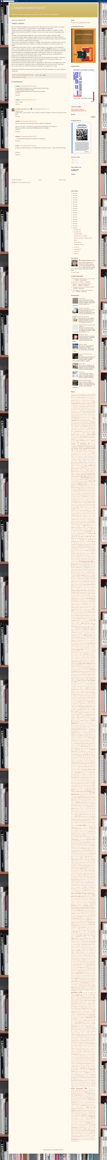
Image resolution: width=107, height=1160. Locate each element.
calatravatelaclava (92, 490)
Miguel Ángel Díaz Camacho (84, 895)
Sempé (88, 1059)
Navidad (79, 916)
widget (83, 1132)
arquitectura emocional (81, 445)
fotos (93, 651)
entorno (82, 615)
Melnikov (92, 887)
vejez (86, 1116)
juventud (88, 806)
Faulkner (79, 637)
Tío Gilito (73, 1096)
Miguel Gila (88, 896)
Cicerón (88, 530)
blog (82, 478)
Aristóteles (93, 440)
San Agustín (90, 1042)
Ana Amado (73, 423)
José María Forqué (79, 786)
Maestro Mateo (83, 854)
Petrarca (92, 970)
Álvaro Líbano (80, 420)
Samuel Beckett (74, 1042)
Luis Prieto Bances (81, 851)
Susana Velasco (76, 1082)
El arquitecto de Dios (78, 244)
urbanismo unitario (90, 1110)
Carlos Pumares (76, 507)
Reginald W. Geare (90, 1012)
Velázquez (91, 1116)
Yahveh (84, 1136)
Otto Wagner (84, 942)
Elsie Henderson (80, 609)
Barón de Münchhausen (89, 462)
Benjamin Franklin (79, 468)
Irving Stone (93, 740)
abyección (93, 397)
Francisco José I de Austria (85, 660)
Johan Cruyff (73, 766)
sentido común (78, 1060)
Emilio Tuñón (87, 610)
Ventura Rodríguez (74, 1118)
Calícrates (88, 491)
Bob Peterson (93, 479)
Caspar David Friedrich (81, 515)
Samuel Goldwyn (82, 1042)
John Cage (92, 766)
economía (84, 587)
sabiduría (81, 1038)
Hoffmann (73, 717)
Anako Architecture (74, 426)
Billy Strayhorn (76, 476)
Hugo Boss (81, 721)
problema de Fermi (89, 990)
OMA (81, 933)
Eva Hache (92, 630)
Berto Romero (78, 471)
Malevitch (87, 856)
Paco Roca (73, 949)
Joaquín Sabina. (76, 763)
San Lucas (77, 1043)
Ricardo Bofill (78, 1022)
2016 (74, 215)
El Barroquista (74, 600)
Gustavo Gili (73, 701)
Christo (72, 528)
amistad (91, 422)
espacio (82, 623)
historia (84, 715)
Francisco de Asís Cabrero (76, 657)
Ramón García (91, 1005)
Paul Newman (82, 956)
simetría (93, 1068)
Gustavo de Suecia (90, 700)
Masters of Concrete (75, 882)
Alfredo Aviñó (83, 417)
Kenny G (85, 813)
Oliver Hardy (75, 933)
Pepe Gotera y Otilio (88, 962)
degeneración (78, 566)
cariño (82, 499)
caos (88, 496)
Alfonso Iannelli (84, 415)
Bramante (92, 482)
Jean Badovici (91, 754)
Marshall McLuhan (75, 879)
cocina (86, 535)
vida (86, 1123)
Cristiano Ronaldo (91, 549)
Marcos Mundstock (79, 870)
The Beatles (86, 1092)
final (85, 648)
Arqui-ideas (84, 442)
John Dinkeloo (85, 769)
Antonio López (82, 434)
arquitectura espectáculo (77, 446)
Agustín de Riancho (86, 401)
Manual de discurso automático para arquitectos (87, 325)
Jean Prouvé (80, 755)
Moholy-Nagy (85, 904)
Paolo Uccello (85, 950)
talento (84, 1083)
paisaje (79, 949)
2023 (74, 200)
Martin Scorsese (83, 881)
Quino (94, 997)
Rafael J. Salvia (88, 1001)
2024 (74, 197)
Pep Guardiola (73, 962)
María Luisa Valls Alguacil (89, 873)
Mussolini (92, 912)
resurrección (80, 1018)
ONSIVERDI (79, 935)
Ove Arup (73, 944)
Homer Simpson (76, 720)
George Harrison (74, 684)
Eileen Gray (91, 596)
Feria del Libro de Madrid (88, 640)
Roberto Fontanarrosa (83, 1029)
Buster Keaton (91, 487)
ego (86, 596)
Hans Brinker (80, 705)
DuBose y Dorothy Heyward (76, 584)
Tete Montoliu (79, 1091)
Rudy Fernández (89, 1035)
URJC (72, 1112)
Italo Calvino (82, 743)
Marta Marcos (92, 879)
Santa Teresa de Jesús (89, 1046)
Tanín (77, 1085)
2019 (74, 208)
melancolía (85, 887)
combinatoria (91, 538)
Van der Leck (84, 1113)
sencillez (92, 1058)
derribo (82, 567)
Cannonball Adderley (91, 495)
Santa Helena (85, 1045)
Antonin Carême (76, 432)
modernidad (91, 902)
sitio (88, 1071)
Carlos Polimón (92, 505)
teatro (77, 1086)
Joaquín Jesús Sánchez (89, 760)
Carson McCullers (76, 511)
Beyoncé (92, 471)
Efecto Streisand (81, 596)
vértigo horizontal (74, 1119)
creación (74, 549)
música (82, 912)
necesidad (88, 916)
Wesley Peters (84, 1130)
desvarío (85, 570)
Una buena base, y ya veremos (80, 236)
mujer (83, 910)
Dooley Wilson (74, 582)
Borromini (81, 482)
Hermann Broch (90, 711)
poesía (92, 979)
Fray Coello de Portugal (87, 664)
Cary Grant (83, 511)
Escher (79, 620)
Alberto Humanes (74, 411)
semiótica (83, 1059)
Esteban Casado (87, 624)
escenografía (73, 620)
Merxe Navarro (78, 890)
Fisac (94, 648)
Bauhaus (91, 465)
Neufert (88, 919)
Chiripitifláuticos (91, 527)
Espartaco (80, 624)
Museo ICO (77, 911)
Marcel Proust (88, 868)
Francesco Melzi (79, 654)
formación (82, 651)
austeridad (85, 456)
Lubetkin (87, 840)
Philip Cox (73, 972)
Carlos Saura (80, 508)
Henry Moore (88, 709)
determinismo (91, 570)
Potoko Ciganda (74, 984)
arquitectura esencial (91, 445)
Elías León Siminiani (80, 606)
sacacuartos (87, 1039)
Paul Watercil (77, 958)
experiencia (86, 632)
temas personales (77, 1088)
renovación (87, 1015)
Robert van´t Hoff (90, 1028)
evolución (73, 632)
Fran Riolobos (79, 652)
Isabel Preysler (88, 742)
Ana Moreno (83, 425)
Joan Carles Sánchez (88, 758)
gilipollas (87, 688)
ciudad (87, 532)
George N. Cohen (82, 684)
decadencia (80, 564)
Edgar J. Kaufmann (75, 589)
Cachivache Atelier (92, 488)
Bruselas (88, 484)
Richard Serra (78, 1025)
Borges (91, 481)
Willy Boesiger (91, 1133)
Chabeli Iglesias (91, 519)
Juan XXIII (84, 800)
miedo (85, 891)
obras (88, 929)
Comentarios (76, 162)
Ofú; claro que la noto (84, 316)
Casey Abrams (91, 513)
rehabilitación (73, 1014)
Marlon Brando (90, 877)
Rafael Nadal (77, 1003)
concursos (75, 542)
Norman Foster (92, 922)
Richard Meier (78, 1023)
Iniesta (87, 734)
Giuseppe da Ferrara (75, 691)
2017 (74, 213)
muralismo (88, 910)
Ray (73, 1009)
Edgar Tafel (83, 589)
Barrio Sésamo (74, 464)
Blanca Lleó (77, 477)
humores (92, 721)
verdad (86, 1118)
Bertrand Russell (86, 471)
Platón (77, 978)
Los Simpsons (87, 837)
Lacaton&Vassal (76, 820)
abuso (89, 397)
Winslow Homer (74, 1135)
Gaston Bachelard (90, 678)
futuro (82, 674)
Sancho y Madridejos (89, 1043)
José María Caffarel (85, 785)
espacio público (90, 623)
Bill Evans (78, 474)
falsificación (73, 635)
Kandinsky (73, 808)
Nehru (88, 918)
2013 (74, 221)
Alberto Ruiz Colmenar (84, 411)
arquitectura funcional (90, 446)
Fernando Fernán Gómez (80, 643)
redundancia (78, 1012)
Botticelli (86, 482)
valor (72, 1113)
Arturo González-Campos (75, 453)
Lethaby (80, 830)
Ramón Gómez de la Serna (77, 1006)
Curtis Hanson (86, 555)
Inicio (40, 179)
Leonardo (91, 827)
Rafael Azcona (79, 1002)
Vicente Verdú (85, 1121)
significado (73, 1066)
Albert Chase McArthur (91, 406)
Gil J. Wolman (80, 688)
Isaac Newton (75, 742)
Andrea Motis (82, 428)
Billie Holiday (92, 474)
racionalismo (78, 998)
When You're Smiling (77, 1132)
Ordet (72, 936)
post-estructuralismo (74, 982)
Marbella (72, 868)
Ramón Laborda (88, 1006)
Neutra (93, 919)
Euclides (78, 630)
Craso (94, 547)
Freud (94, 668)
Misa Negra (88, 901)
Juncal (76, 806)
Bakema (79, 459)
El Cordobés (80, 599)
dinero (83, 575)
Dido (72, 573)
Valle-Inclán (91, 1112)
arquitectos (73, 443)
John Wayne (77, 772)
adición (79, 400)
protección (91, 994)
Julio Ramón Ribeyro (88, 805)
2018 (74, 210)
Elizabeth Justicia (88, 607)
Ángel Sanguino (89, 429)
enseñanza (77, 615)
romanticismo (74, 1034)
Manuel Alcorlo (79, 860)
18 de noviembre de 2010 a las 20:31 (28, 136)
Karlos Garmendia (90, 809)
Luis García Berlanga (80, 847)
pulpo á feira (84, 995)
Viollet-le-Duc (80, 1124)
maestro (77, 854)
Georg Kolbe (91, 681)
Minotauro (73, 901)
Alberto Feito (83, 409)
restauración (73, 1019)
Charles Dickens (92, 521)
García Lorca (88, 677)
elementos (78, 604)
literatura (73, 834)
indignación (73, 732)
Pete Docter (73, 967)
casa (88, 512)
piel (86, 973)
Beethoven (73, 467)
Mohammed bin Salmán (76, 904)
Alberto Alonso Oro (75, 409)
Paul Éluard (80, 955)
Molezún (73, 905)
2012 (74, 223)
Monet (72, 907)
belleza (82, 467)
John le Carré (73, 771)
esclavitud (85, 620)
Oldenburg (84, 932)
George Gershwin (90, 683)
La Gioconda (91, 817)
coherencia (73, 536)
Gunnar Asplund (82, 698)
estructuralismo (78, 627)
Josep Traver (80, 789)
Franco (77, 661)
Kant (78, 808)
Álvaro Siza (86, 420)
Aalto (77, 394)
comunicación (74, 541)
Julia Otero (79, 803)
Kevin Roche (83, 814)
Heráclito (83, 711)
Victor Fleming (74, 1122)
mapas (93, 865)
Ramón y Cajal (78, 1008)
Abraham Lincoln (91, 395)
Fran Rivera (86, 652)
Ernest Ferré (73, 618)
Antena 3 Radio (84, 431)
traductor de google (79, 1102)
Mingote (92, 899)
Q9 (93, 995)
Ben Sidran (89, 467)
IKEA (85, 728)
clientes (91, 533)
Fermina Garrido (74, 641)
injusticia (92, 734)
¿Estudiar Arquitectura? (84, 308)
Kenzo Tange (91, 813)
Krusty (72, 817)
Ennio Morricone (90, 612)
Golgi (87, 692)
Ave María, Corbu (78, 233)
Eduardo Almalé (87, 590)
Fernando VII (78, 646)
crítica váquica (76, 552)
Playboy (89, 978)
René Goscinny (74, 1015)
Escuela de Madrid (85, 621)
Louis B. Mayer (81, 839)
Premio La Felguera (91, 984)
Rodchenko (83, 1031)
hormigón (75, 722)
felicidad (72, 638)
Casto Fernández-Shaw (77, 516)
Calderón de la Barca (81, 491)
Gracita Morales (81, 695)
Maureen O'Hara (84, 884)
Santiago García (91, 1049)
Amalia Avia (73, 422)
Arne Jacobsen (76, 442)
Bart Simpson (81, 463)
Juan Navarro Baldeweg (77, 797)
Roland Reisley (90, 1032)
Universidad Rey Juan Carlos (89, 1108)
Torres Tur (86, 1101)
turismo (82, 1105)
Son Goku (84, 1074)
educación (83, 593)
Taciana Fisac (78, 1083)
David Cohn (75, 561)
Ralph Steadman (91, 1003)
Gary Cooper (80, 678)
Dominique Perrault (88, 579)
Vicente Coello (78, 1121)
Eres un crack (76, 282)
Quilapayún (89, 997)
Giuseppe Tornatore (84, 691)
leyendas (92, 830)
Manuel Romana (84, 864)
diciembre (76, 229)
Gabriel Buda (75, 675)
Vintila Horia (73, 1124)
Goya (93, 694)
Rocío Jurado (91, 1029)
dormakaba (81, 582)
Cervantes (73, 519)
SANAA (82, 1043)
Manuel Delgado (88, 860)
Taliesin (92, 1083)
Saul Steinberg (74, 1054)
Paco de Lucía (75, 947)
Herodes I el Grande (91, 712)
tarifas (92, 1085)
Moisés (92, 904)
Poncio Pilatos (84, 981)
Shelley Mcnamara (76, 1065)
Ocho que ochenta (83, 344)
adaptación (92, 398)
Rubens (83, 1035)
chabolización (73, 521)
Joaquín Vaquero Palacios (86, 763)
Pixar (83, 976)
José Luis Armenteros (86, 780)
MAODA (88, 865)
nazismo (83, 916)
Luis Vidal (79, 853)
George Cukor (81, 683)
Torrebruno (84, 1099)
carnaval (85, 510)
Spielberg (92, 1076)
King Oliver (89, 814)
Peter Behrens (80, 967)
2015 (74, 217)
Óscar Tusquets (80, 939)
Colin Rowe (79, 538)
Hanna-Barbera (82, 703)
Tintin (93, 1095)
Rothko (78, 1035)
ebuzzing (92, 586)
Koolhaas (92, 816)
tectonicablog (83, 1086)
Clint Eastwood (74, 535)
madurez (72, 854)
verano (82, 1118)
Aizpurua (74, 405)
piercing (90, 973)
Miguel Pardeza (78, 898)
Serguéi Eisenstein (92, 1062)
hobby (93, 715)
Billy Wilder (84, 476)
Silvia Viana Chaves (91, 1066)
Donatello (85, 581)
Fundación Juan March (75, 672)
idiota (72, 726)
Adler (83, 400)
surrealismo (93, 1080)
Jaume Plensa (85, 749)
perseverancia (81, 965)
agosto (75, 251)
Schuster (74, 1057)
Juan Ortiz (86, 797)
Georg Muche (73, 683)
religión (86, 1014)
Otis (72, 942)
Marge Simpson (88, 870)
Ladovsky (83, 820)
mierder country (91, 891)
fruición (86, 669)
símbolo (88, 1068)
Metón (90, 890)
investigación (88, 738)
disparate (74, 578)
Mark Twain (82, 877)
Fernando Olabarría (75, 644)
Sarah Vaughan (74, 1052)
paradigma (92, 950)
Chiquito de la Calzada (76, 527)
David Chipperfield (92, 559)
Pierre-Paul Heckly (86, 975)
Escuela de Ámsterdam (75, 621)
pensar (92, 961)
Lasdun (88, 823)
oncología (73, 935)
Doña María (91, 581)
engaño (77, 612)
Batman (85, 465)
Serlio (74, 1063)
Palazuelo (84, 949)
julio (75, 253)
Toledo (77, 1098)
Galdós (80, 675)
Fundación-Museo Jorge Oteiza (88, 672)
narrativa (84, 915)
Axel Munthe (79, 457)
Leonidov (92, 828)
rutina (93, 1037)
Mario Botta (93, 876)
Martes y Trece (76, 881)
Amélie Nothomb (85, 422)
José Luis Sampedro (91, 782)
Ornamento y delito (83, 334)
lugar (86, 844)
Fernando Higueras (90, 643)
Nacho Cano (84, 913)
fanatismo (92, 635)
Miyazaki (85, 902)
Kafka (93, 806)
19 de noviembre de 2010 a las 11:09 (27, 145)
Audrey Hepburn (88, 454)
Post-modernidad (84, 983)
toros (79, 1099)
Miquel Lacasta (80, 901)
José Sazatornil (80, 788)
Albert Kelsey (76, 408)
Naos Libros (73, 915)
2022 (74, 202)
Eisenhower (78, 598)
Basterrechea (79, 465)
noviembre (76, 232)
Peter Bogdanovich (88, 967)
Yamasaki (73, 1138)
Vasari (82, 1116)
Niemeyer (88, 921)
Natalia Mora (73, 916)
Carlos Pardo (85, 505)
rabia (73, 998)
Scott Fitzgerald (80, 1057)
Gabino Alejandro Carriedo (90, 674)
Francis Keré (82, 655)
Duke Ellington (91, 584)
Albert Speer (83, 408)
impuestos (80, 731)
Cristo (82, 550)
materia (82, 882)
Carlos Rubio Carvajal (86, 507)
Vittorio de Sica (74, 1125)
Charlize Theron (74, 524)
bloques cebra (73, 479)
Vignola (92, 1122)
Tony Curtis (75, 1099)
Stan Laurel (77, 1077)
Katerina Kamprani (74, 811)
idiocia (92, 725)
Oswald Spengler (85, 941)
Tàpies (81, 1085)
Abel (78, 395)
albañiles (93, 405)
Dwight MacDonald (79, 586)
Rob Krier (92, 1026)
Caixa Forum (79, 490)
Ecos (89, 587)
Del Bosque (85, 566)
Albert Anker (75, 406)
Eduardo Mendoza (82, 592)
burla (93, 485)
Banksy (85, 460)
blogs (93, 478)
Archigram (77, 440)
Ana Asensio (80, 423)
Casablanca (78, 513)
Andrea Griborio (74, 428)
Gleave (74, 692)
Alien (89, 417)
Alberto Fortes (91, 409)
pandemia (73, 950)
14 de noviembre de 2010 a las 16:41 (28, 86)
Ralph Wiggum (74, 1005)
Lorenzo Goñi (79, 837)
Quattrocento (73, 997)
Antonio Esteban (85, 432)
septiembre (76, 249)
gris (85, 697)
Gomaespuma (92, 692)
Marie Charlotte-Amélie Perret (76, 876)
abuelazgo (84, 397)
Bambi (92, 459)
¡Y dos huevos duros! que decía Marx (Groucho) (83, 287)
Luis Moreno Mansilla (87, 850)
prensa (92, 987)
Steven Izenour (92, 1077)
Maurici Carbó (91, 884)
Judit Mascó (91, 802)
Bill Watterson (85, 474)
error (93, 618)
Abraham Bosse (83, 395)
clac (93, 532)
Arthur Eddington (79, 451)
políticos (73, 981)
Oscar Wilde (88, 939)
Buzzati (79, 488)
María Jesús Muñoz (79, 873)
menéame (78, 888)
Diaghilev (83, 572)
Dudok (85, 584)
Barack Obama (91, 460)
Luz (83, 853)
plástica (72, 978)
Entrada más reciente (16, 179)
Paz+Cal (73, 959)
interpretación (90, 737)
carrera (94, 510)
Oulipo (92, 942)
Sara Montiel (91, 1051)
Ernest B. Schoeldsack (90, 617)
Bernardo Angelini (90, 470)
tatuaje (72, 1086)
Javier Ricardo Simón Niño (89, 752)
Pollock (78, 981)
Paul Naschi (75, 956)
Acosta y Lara (85, 398)
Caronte (89, 510)
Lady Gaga (88, 820)
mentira (83, 888)
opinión (85, 935)
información (85, 732)
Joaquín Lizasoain (74, 762)
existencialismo (79, 632)
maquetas (77, 867)
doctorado (73, 579)
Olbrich (79, 932)
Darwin (72, 559)
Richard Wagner (85, 1025)
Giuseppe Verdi (92, 691)
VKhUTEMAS (74, 1127)
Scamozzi (86, 1054)
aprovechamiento (81, 439)
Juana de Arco (91, 800)
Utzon (76, 1112)
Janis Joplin (81, 748)
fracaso (72, 652)
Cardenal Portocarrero (75, 499)
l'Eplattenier (85, 817)
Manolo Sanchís (88, 859)
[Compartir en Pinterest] (45, 75)
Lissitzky (84, 833)
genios (78, 681)
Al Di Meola (88, 405)
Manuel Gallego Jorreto (84, 862)
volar (86, 1127)
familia (84, 635)
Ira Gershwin (79, 740)
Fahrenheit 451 (91, 634)
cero (93, 518)
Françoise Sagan (91, 661)
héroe (74, 714)
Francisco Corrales (90, 655)
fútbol (78, 674)
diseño (86, 576)
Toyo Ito (92, 1101)
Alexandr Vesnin (91, 414)
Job (79, 765)
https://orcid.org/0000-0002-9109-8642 (81, 22)
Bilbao (73, 474)
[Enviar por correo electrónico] (39, 75)
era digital (92, 615)
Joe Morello (91, 765)
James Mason (91, 746)
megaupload (78, 887)
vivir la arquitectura (89, 1125)
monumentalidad (85, 907)
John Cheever (73, 768)
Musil (87, 911)
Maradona (92, 867)
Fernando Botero (83, 641)
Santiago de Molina (81, 1049)
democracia (91, 566)
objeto (83, 928)
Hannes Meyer (73, 705)
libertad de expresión (80, 831)
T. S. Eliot (91, 1082)
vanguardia (83, 1115)
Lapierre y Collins (74, 823)
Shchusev (93, 1063)
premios (79, 987)
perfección (83, 964)
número (92, 927)
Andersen (92, 426)
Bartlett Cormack (89, 463)
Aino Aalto (93, 403)
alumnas (84, 418)
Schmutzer (87, 1055)
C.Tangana (85, 488)
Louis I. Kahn (75, 841)
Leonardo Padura (84, 828)
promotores (78, 994)
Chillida (84, 525)
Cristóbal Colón (88, 550)
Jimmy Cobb (73, 758)
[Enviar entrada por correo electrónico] (36, 75)
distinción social (81, 578)
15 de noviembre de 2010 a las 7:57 (28, 100)
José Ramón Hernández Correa (22, 109)
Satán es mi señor (90, 1052)
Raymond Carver (86, 1009)
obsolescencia (73, 930)
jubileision (85, 802)
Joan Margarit (80, 760)
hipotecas (93, 714)
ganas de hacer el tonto (79, 677)
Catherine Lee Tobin (87, 516)
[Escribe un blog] (41, 75)
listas (89, 833)
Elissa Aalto (79, 607)
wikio (87, 1132)
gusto (79, 702)
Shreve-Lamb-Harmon (85, 1065)
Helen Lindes (93, 706)
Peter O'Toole (73, 970)
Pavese (88, 958)
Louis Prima (82, 840)
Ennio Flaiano (82, 612)
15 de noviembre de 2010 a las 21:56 (28, 121)
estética (93, 624)
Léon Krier (84, 827)
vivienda (81, 1125)
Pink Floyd (93, 975)
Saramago (80, 1052)
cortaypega (92, 545)
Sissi (78, 1071)
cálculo (74, 492)
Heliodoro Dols (91, 708)
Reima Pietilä (81, 1014)
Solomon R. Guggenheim (75, 1074)
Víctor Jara (81, 1122)
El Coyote (86, 599)
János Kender (87, 748)
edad (93, 587)
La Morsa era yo (74, 819)
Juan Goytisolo (74, 796)
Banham (80, 460)
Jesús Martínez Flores (90, 757)
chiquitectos (91, 525)
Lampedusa (82, 822)
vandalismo (77, 1115)
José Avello (90, 778)
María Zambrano (91, 874)
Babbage (74, 459)
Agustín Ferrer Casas (85, 403)
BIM (90, 476)
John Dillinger (77, 769)
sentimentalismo (86, 1060)
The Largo (92, 1091)
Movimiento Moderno (80, 908)
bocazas (74, 481)
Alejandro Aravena (86, 412)
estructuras (85, 627)
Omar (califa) (86, 933)
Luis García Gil (89, 847)
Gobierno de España (80, 692)
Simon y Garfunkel (83, 1069)
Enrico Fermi (88, 613)
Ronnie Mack (89, 1034)
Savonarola (81, 1054)
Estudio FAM (78, 629)
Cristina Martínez (76, 550)
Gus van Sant (73, 700)
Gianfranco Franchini (89, 686)
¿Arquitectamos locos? (29, 7)
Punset (90, 995)
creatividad (80, 549)
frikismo (74, 669)
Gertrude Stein (80, 686)
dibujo (93, 572)
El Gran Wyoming (83, 601)
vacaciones (81, 1112)
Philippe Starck (88, 972)
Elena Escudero (86, 604)
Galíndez (89, 675)
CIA (84, 530)
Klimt (82, 816)
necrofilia (93, 916)
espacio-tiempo (74, 624)
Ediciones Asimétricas (76, 590)
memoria (73, 888)
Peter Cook (78, 969)
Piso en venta (82, 363)
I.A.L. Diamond (82, 723)
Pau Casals (79, 953)
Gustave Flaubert (81, 700)
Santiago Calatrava (75, 1048)
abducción (73, 395)
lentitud (78, 827)
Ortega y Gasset (79, 938)
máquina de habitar (85, 867)
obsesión (92, 928)
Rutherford (88, 1037)
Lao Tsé (88, 822)
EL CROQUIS (92, 600)
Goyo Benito (73, 695)
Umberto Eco (89, 1107)
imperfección (92, 729)
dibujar (88, 572)
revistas (90, 1018)
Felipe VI (78, 638)
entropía (87, 615)
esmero (92, 621)
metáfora (85, 890)
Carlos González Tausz (80, 504)
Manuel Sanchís (91, 864)
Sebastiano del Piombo (89, 1057)
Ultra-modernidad (79, 1107)
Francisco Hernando (75, 658)
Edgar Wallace (91, 589)
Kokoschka (87, 816)
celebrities (78, 518)
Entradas (75, 160)
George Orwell (91, 684)
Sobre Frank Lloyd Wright (85, 380)
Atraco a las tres (80, 454)
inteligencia (86, 735)
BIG (94, 473)
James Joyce (83, 746)
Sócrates (92, 1072)
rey (81, 1020)
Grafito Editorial (88, 695)
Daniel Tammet (74, 558)
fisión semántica (76, 649)
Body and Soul (80, 481)
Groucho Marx (91, 697)
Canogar (74, 496)
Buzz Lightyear (74, 488)
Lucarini (92, 840)
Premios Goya (86, 987)
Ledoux (92, 825)
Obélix (79, 929)
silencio (78, 1066)
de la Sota (84, 563)
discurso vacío (80, 576)
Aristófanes (87, 440)
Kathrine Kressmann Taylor (86, 811)
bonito (86, 481)
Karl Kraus (82, 809)
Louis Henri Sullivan (90, 839)
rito (83, 1026)
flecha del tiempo (86, 649)
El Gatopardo (75, 601)
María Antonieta (85, 871)
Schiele (76, 1055)
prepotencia (73, 989)
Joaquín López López (84, 762)
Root (94, 1034)
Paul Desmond (73, 955)
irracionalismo (86, 740)
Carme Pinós (79, 510)
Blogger (18, 77)
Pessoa (93, 965)
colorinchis (85, 538)
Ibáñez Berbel (79, 725)
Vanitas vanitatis (77, 242)
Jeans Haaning (87, 755)
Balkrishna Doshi (86, 459)
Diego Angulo (77, 573)
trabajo (72, 1102)
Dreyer (92, 583)
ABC (93, 394)
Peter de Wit (83, 969)
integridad (80, 735)
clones (82, 535)
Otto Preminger (77, 942)
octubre (76, 247)
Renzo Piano (92, 1015)
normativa (75, 925)
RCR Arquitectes (87, 1011)
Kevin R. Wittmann (74, 814)
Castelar (94, 515)
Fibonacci (73, 647)
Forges (72, 651)
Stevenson (75, 1079)
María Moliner (73, 874)
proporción (85, 994)
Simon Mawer (75, 1069)
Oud (89, 942)
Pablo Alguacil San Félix (86, 944)
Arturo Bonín (91, 451)
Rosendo (74, 1035)
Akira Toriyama (81, 405)
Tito (91, 1096)
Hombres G (79, 718)
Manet (92, 856)
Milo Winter (85, 899)
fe (83, 637)
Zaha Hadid (73, 1139)
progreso (92, 992)
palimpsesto (91, 949)
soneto (88, 1074)
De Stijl (73, 564)
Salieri (77, 1040)
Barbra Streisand (74, 462)
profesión (74, 992)
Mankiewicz (73, 859)
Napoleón (79, 915)
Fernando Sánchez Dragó (85, 644)
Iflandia (76, 726)
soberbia (80, 1072)
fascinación (73, 637)
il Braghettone (91, 728)
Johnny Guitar (85, 772)
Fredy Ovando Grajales (87, 668)
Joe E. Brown (84, 765)
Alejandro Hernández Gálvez (80, 414)
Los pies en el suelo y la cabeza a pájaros (83, 238)
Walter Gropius (87, 1129)
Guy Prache (84, 701)
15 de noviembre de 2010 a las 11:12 (41, 109)
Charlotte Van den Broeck (84, 524)
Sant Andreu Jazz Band (76, 1045)
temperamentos (91, 1088)
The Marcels (73, 1093)
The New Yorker (81, 1093)
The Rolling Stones (90, 1093)
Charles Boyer (84, 521)
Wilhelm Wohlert (74, 1133)
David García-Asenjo (84, 561)
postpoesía (92, 982)
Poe (88, 979)
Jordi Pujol (84, 775)
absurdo (74, 397)
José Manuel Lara (77, 785)
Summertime (91, 1079)
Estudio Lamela (86, 629)
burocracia (78, 487)
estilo (74, 626)
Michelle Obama (80, 891)
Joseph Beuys (88, 789)
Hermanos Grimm (74, 712)
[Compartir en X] (42, 75)
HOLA (83, 717)
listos (93, 833)
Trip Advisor (73, 1104)
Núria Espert (73, 928)
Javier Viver (80, 754)
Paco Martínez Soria (90, 947)
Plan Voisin (88, 976)
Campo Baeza (83, 495)
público (78, 995)
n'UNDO (78, 913)
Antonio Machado (91, 434)
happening (87, 705)
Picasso (77, 973)
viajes (87, 1119)
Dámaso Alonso (83, 556)
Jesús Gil (83, 757)
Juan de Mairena (82, 794)
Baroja (81, 462)
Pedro (83, 959)
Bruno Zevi (81, 484)
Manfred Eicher (74, 857)
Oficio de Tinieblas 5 (91, 930)
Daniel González (91, 556)
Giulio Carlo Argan (90, 689)
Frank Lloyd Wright (84, 663)
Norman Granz (76, 924)
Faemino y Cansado (82, 634)
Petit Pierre (87, 970)
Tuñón (77, 1105)
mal (77, 856)
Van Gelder (90, 1113)
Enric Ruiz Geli (81, 613)
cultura (92, 553)
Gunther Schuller (90, 698)
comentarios (73, 539)
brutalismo (93, 484)
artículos (85, 451)
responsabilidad (89, 1017)
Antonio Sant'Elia (83, 437)
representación (75, 1017)
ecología (78, 587)
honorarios (93, 720)
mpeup (92, 908)
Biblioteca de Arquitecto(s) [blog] (77, 473)
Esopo (78, 623)
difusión (74, 575)
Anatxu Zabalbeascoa (84, 426)
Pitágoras (78, 976)
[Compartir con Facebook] (44, 75)
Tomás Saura (83, 1098)
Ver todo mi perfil (75, 272)
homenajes (93, 718)
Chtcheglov (86, 528)
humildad (87, 721)
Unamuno (73, 1108)
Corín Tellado (73, 545)
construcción (80, 544)
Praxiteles (80, 984)
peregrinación (77, 964)
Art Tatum (76, 450)
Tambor (72, 1085)
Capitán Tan (93, 496)
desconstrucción (91, 569)
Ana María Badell (76, 425)
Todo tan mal (82, 298)
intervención (73, 738)
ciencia (79, 531)
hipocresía (88, 714)
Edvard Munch (91, 593)
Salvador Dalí (83, 1040)
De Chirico (78, 562)
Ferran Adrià (86, 646)
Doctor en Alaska (90, 578)
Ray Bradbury (78, 1009)
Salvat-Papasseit (91, 1040)
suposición (87, 1080)
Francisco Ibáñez (84, 658)
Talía (88, 1083)
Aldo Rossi (73, 412)
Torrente (89, 1099)
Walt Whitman (79, 1128)
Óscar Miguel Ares (87, 938)
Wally (90, 1127)
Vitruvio (92, 1124)
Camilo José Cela (74, 495)
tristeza (79, 1104)
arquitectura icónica (77, 448)
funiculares (73, 674)
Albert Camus (82, 406)
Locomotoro (90, 834)
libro (86, 831)
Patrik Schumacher (90, 952)
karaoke (82, 808)
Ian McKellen (90, 723)
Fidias (77, 647)
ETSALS (72, 630)
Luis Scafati (73, 853)
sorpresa (72, 1075)
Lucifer (92, 842)
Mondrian (86, 905)
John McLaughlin (88, 771)
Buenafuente (81, 485)
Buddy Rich (75, 485)
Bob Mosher (86, 479)
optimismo (92, 935)
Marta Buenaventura (84, 879)
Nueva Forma (81, 927)
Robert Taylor (81, 1028)
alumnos (89, 418)
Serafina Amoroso (83, 1062)
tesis (90, 1090)
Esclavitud (81, 372)
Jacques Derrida (80, 745)
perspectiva (87, 966)
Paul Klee (86, 955)
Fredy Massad (78, 668)
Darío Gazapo (84, 558)
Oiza (74, 932)
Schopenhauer (92, 1055)
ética (92, 629)
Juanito (72, 802)
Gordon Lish (87, 694)
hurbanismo (73, 723)
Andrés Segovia (81, 429)
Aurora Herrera (79, 456)
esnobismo (73, 623)
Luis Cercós (78, 845)
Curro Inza (79, 555)
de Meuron (92, 563)
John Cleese (80, 768)
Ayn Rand (85, 457)
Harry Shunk (74, 706)
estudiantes (92, 627)
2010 (74, 228)
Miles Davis (92, 898)
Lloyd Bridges (83, 834)
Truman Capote (91, 1104)
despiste (80, 570)
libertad (72, 831)
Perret (94, 964)
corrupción (86, 546)
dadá (77, 556)
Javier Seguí (73, 754)
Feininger (92, 637)
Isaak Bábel (82, 742)
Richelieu (73, 1026)
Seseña (82, 1063)
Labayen (88, 819)
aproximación (88, 439)
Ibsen (85, 725)
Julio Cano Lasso (86, 803)
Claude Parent (80, 533)
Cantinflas (84, 496)
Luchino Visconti (74, 842)
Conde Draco (82, 542)
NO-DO (85, 922)
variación (77, 1116)
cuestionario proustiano (85, 553)
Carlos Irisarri (79, 505)
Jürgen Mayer (81, 806)
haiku (94, 701)
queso (79, 997)
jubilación (78, 802)
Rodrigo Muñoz (81, 1032)
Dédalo (72, 566)
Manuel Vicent (82, 865)
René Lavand (80, 1015)
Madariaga (92, 853)
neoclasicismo (78, 919)
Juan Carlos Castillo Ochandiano (84, 791)
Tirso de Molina (86, 1096)
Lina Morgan (77, 833)
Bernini (72, 471)
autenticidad (91, 456)
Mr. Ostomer (73, 910)
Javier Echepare (88, 751)
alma (80, 418)
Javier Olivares (79, 752)
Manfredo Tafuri (83, 857)
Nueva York (87, 927)
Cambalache (79, 493)
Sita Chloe (83, 1071)
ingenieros (73, 734)
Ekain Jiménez (90, 598)
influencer (79, 732)
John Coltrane (87, 768)
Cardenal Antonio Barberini (78, 498)
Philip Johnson (80, 972)
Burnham (73, 487)
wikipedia (92, 1132)
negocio (83, 918)
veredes (91, 1118)
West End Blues (92, 1130)
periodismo (89, 964)
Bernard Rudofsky (80, 470)
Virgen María (86, 1124)
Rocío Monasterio (74, 1031)
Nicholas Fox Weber (75, 921)
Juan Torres (78, 800)
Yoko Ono (79, 1138)
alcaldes (92, 411)
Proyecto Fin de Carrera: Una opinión (85, 354)
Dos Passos (87, 582)
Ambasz (78, 422)
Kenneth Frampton (78, 813)
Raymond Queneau (78, 1011)
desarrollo (79, 569)
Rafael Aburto (88, 1000)
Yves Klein (84, 1138)
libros (90, 831)
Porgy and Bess (91, 981)
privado (81, 990)
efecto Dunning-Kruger (86, 595)
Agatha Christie (78, 401)
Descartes (85, 569)
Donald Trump (79, 581)
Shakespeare (87, 1063)
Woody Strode (78, 1136)
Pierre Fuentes (78, 975)
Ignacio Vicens (91, 726)
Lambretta (77, 822)
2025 (74, 195)
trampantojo (92, 1102)
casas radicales (84, 513)
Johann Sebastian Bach (83, 766)
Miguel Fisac (81, 896)
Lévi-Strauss (86, 830)
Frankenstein (78, 665)
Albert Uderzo (91, 408)
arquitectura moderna (89, 448)
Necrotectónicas (76, 918)
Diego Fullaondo (92, 573)
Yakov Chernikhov (90, 1136)
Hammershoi (75, 703)
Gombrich (75, 694)
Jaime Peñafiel (88, 745)
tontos (94, 1098)
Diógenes (88, 575)
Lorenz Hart (88, 836)
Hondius (87, 720)
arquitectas (91, 442)
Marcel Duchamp (80, 868)
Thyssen (83, 1095)
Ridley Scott (79, 1026)
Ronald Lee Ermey (81, 1034)
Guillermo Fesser (74, 698)
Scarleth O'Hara (92, 1054)
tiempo (88, 1095)
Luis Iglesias (91, 848)
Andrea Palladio (90, 428)
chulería (92, 528)
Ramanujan (80, 1005)
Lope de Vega (82, 836)
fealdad (87, 637)
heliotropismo (73, 709)
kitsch (76, 816)
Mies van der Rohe (76, 893)
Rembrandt (92, 1014)
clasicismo (73, 533)
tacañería (72, 1083)
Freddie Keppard (87, 666)
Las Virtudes (82, 823)
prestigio (79, 989)
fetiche (92, 646)
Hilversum (83, 714)
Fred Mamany (79, 666)
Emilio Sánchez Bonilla (78, 610)
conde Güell (90, 542)
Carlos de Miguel (87, 502)
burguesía (88, 485)
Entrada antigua (62, 179)
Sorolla (92, 1074)
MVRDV (73, 913)
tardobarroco (87, 1085)
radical (84, 998)
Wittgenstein (82, 1135)
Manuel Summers (74, 865)
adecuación (73, 400)
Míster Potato (79, 902)
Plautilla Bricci (83, 978)
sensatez (72, 1060)
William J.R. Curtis (83, 1133)
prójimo (72, 994)
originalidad (78, 936)
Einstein (72, 598)
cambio (84, 493)
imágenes (87, 729)
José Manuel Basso (85, 783)
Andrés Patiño (73, 429)
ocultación (80, 930)
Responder (17, 95)
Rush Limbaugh (76, 1037)
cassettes (89, 515)
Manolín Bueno (80, 859)
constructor (87, 544)
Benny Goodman (87, 468)
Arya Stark (84, 453)
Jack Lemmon (89, 743)
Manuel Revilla (76, 864)
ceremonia (88, 518)
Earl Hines (87, 586)
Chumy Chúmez (74, 530)
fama (80, 635)
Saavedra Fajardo (74, 1038)
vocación (81, 1127)
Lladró (78, 834)
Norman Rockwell (91, 924)
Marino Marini (86, 876)
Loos (21, 77)
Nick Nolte (83, 921)
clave (86, 533)
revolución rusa (76, 1020)
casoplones (73, 515)
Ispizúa (76, 743)
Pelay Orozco (87, 961)
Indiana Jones (91, 731)
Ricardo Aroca (87, 1020)
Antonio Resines (74, 437)
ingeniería (92, 732)
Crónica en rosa (84, 552)
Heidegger (81, 706)
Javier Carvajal (80, 751)
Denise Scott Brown (75, 567)
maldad (81, 856)
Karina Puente (89, 808)
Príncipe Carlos (86, 989)
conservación (73, 544)
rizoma (87, 1026)
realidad (93, 1011)
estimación (88, 626)
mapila (72, 867)
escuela (91, 620)
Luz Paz (86, 853)
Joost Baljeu (83, 774)
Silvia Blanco (84, 1066)
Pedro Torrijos (80, 961)
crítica (94, 550)
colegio (87, 536)
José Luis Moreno (82, 782)
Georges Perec (73, 686)
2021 (74, 204)
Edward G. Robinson (75, 595)
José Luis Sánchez (76, 783)
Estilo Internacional (81, 626)
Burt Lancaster (84, 487)
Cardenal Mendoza (90, 498)
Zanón (80, 1139)
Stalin (72, 1077)
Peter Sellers (80, 970)
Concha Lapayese (81, 541)
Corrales (79, 546)
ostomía (78, 941)
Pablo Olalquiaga (86, 945)
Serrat (77, 1063)
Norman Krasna (83, 924)
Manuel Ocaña (92, 862)
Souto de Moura (79, 1076)
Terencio (85, 1090)
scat (73, 1055)
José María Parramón (88, 786)
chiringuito (84, 527)
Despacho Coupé (74, 570)
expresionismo (92, 632)
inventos (82, 738)
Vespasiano (82, 1119)
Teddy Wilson (91, 1086)
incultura (85, 731)
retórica (85, 1018)
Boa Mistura (80, 479)
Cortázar (73, 547)
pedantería (78, 959)
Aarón (82, 394)
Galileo (84, 675)
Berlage (72, 470)
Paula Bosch (83, 958)
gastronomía (73, 680)
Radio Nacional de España (78, 1000)
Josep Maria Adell (88, 788)
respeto (82, 1017)
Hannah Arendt (91, 703)
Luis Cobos (84, 845)
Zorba (93, 1139)
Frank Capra (73, 663)
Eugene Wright (84, 630)
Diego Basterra (84, 573)
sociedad (86, 1072)
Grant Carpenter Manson (78, 697)
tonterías (89, 1098)
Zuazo (72, 1141)
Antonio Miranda (76, 436)
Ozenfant (78, 944)
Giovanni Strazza (81, 689)
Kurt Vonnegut (78, 817)
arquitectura (83, 443)
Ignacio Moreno (83, 726)
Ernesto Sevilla (81, 618)
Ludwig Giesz (81, 844)
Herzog (77, 714)
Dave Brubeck (78, 559)
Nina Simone (79, 922)
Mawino (72, 885)
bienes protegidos (88, 473)
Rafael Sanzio (84, 1003)
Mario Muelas (75, 877)
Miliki (72, 899)
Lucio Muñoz (73, 844)
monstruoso (78, 907)
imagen (82, 729)
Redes (73, 1012)
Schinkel (81, 1056)
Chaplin (79, 521)
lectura (87, 825)
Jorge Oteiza (74, 777)
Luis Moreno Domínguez (76, 850)
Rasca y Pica (93, 1008)
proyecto (72, 995)
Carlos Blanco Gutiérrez (77, 502)
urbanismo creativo (81, 1110)
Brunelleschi (73, 484)
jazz (85, 754)
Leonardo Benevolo (75, 828)
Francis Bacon (91, 654)
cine (83, 532)
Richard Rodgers (87, 1023)
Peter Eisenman (91, 969)
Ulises (72, 1107)
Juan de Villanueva (90, 794)
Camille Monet (91, 493)
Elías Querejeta (88, 606)
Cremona (85, 549)
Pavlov (93, 958)
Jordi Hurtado (77, 775)
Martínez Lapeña (91, 881)
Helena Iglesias (83, 708)
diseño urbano (92, 576)
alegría (79, 412)
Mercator (88, 888)
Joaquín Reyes (92, 762)
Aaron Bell (87, 394)
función (91, 669)
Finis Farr (89, 647)
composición (90, 539)
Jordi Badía (89, 774)
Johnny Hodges (92, 772)
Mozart (88, 908)
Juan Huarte (80, 796)
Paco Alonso (93, 945)
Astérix (73, 454)
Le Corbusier (79, 825)
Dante (79, 558)
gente (82, 682)
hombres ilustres (86, 718)
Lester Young (74, 830)
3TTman (72, 394)
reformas (84, 1012)
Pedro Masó (73, 961)
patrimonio (73, 953)
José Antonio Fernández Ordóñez (86, 777)
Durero (72, 586)
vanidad (24, 77)
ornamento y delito (86, 936)
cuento (78, 553)
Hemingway (80, 709)
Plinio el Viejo (78, 979)
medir (72, 887)
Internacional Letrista (81, 737)
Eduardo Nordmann (91, 592)
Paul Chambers (91, 953)
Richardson (92, 1025)
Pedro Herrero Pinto (90, 959)
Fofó (93, 649)
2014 (74, 219)
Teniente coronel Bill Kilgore (76, 1090)
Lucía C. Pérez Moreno (84, 842)
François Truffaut (83, 661)
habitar (89, 702)
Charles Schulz (83, 522)
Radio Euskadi (92, 998)
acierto (74, 398)
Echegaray (73, 587)
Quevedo (83, 997)
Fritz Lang (80, 669)
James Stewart (74, 748)
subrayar (80, 1079)
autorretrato (73, 457)
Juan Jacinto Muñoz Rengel (90, 796)
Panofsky (78, 950)
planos (93, 976)
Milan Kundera (85, 898)
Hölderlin (88, 717)
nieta (93, 921)
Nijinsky (73, 922)
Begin (78, 467)
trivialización (84, 1104)
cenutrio (83, 518)
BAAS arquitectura (92, 457)
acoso (79, 398)
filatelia (81, 647)
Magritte (92, 854)
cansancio (79, 496)
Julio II (80, 805)
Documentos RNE (80, 579)
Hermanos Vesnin (82, 712)
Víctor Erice (92, 1121)
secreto (72, 1058)
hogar (78, 717)
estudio (72, 629)
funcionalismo (74, 671)
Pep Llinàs (80, 962)
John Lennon (80, 771)
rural (94, 1035)
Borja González (74, 482)
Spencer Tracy (86, 1075)
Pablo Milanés (78, 945)
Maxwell (84, 885)
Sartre (85, 1052)
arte (81, 450)
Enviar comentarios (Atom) (24, 182)
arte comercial (89, 450)
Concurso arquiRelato (91, 541)
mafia (88, 854)
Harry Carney (92, 705)
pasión (83, 952)
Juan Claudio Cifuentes (82, 792)
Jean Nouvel (73, 755)
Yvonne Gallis (91, 1138)
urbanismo (73, 1110)
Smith (76, 1072)
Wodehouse (88, 1135)
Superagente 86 (74, 1080)
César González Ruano (81, 519)
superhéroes (81, 1080)
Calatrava (85, 490)
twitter (87, 1105)
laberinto (93, 819)
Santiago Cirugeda (85, 1048)
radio (88, 998)
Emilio (93, 609)
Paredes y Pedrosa (75, 952)
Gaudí (79, 680)
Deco (93, 564)
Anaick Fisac (91, 425)
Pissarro (74, 976)
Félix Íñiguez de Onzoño (86, 638)
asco (89, 453)
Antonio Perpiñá (91, 436)
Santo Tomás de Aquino (82, 1051)
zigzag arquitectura (86, 1139)
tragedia (86, 1102)
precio (85, 984)
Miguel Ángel (87, 893)
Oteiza (91, 941)
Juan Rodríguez (89, 799)
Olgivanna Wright (91, 932)
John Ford (91, 769)
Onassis (92, 933)
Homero (82, 720)
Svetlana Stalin (84, 1082)
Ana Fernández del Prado (90, 423)
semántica (77, 1059)
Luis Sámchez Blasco (90, 851)
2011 (74, 225)
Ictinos (88, 725)
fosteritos (88, 651)
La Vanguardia (82, 819)
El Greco (91, 601)
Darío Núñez (91, 558)
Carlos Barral (82, 501)
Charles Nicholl (75, 522)
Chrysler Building (79, 528)
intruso (78, 738)
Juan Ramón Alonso (80, 799)
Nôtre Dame (82, 925)
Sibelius (92, 1065)
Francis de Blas (74, 655)
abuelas (78, 397)
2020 (74, 206)
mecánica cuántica (90, 885)
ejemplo (83, 598)
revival (94, 1018)
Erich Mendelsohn (80, 617)
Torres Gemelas (79, 1101)
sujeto (86, 1079)
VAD (86, 1112)
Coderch (92, 535)
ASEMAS (93, 453)
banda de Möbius (74, 460)
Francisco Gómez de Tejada (88, 657)
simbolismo (82, 1068)
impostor (74, 731)
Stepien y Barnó (84, 1077)
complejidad (81, 539)
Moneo (92, 905)
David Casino (84, 559)
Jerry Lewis (78, 757)
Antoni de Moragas (91, 431)
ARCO (82, 440)
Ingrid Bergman (80, 734)
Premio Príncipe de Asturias (85, 986)
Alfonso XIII (91, 415)
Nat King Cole (91, 915)
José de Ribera (78, 780)
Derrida (86, 567)
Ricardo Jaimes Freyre (87, 1022)
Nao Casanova (91, 913)
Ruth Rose (82, 1037)
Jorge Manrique (91, 775)
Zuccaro (76, 1141)
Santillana (73, 1051)
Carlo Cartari (93, 499)
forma (77, 651)
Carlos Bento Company (90, 501)
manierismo (91, 857)
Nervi (84, 919)
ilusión (72, 729)
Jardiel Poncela (78, 749)
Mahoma (72, 856)
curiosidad (73, 555)
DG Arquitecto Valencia (75, 572)
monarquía (80, 905)
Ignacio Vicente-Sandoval (76, 728)
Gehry (84, 680)
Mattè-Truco (77, 884)
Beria (93, 468)
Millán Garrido (78, 899)
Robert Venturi (74, 1029)
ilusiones (77, 729)
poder (85, 979)
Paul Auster (84, 953)
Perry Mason (75, 965)
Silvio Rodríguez (75, 1068)
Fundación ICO (91, 671)
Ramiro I (85, 1005)
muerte (78, 910)
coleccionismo (81, 536)
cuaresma (73, 553)
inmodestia (73, 735)
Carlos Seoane (88, 508)
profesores (85, 992)
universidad (79, 1108)
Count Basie (89, 547)
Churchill (80, 530)
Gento (86, 681)
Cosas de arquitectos (80, 547)
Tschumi (72, 1105)
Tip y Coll (79, 1096)
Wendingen (78, 1130)
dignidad (79, 575)
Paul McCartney (92, 955)
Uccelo (92, 1105)
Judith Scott (73, 803)
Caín (73, 490)
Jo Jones (80, 758)
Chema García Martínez (75, 525)
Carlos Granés (88, 504)
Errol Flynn (88, 618)
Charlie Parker (91, 522)
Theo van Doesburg (75, 1095)
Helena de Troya (76, 708)
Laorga (92, 822)
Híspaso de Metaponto (77, 715)
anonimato (77, 431)
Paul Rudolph (89, 956)
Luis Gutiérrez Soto (84, 848)
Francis (85, 654)
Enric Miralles (73, 613)
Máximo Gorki (78, 885)
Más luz (75, 240)
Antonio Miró (83, 436)
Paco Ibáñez (82, 947)
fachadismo (75, 634)
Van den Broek (77, 1113)
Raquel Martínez (85, 1008)
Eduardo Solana (76, 593)
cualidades (92, 552)
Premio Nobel (74, 986)
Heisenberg (87, 706)
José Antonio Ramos (82, 778)
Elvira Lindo (87, 609)
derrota (91, 567)
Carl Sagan (87, 499)
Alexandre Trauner (75, 415)
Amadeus (92, 420)
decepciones (87, 564)
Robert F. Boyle (74, 1028)
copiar (92, 544)
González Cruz (81, 694)
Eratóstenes (73, 617)
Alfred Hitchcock (74, 417)
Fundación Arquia (82, 671)
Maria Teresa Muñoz (82, 874)
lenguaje (73, 827)
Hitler (88, 715)
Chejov (92, 524)
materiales (88, 882)
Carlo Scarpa (75, 501)
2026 (74, 193)
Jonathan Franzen (76, 774)
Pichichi (82, 973)
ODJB (85, 930)
